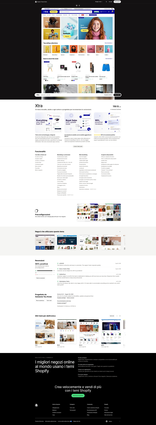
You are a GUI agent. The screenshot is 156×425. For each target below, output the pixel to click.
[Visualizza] (45, 242)
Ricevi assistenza (40, 300)
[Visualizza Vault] (91, 212)
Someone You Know (116, 109)
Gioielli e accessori (56, 412)
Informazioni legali (108, 412)
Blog (88, 415)
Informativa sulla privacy (50, 421)
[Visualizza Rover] (83, 212)
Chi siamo (106, 407)
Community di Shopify (92, 412)
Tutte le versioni (70, 297)
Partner (106, 410)
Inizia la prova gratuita (78, 395)
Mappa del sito (76, 421)
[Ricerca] (106, 2)
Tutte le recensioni (40, 278)
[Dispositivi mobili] (79, 5)
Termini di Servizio (39, 421)
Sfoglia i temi (98, 1)
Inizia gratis (117, 1)
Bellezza (54, 410)
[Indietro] (117, 232)
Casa (53, 415)
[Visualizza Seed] (106, 212)
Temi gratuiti (73, 410)
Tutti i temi (49, 300)
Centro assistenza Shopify (93, 407)
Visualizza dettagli (61, 297)
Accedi (110, 1)
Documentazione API (92, 410)
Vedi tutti (112, 315)
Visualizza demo (108, 94)
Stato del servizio (108, 415)
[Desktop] (77, 5)
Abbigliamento (55, 407)
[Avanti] (120, 232)
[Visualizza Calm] (99, 212)
